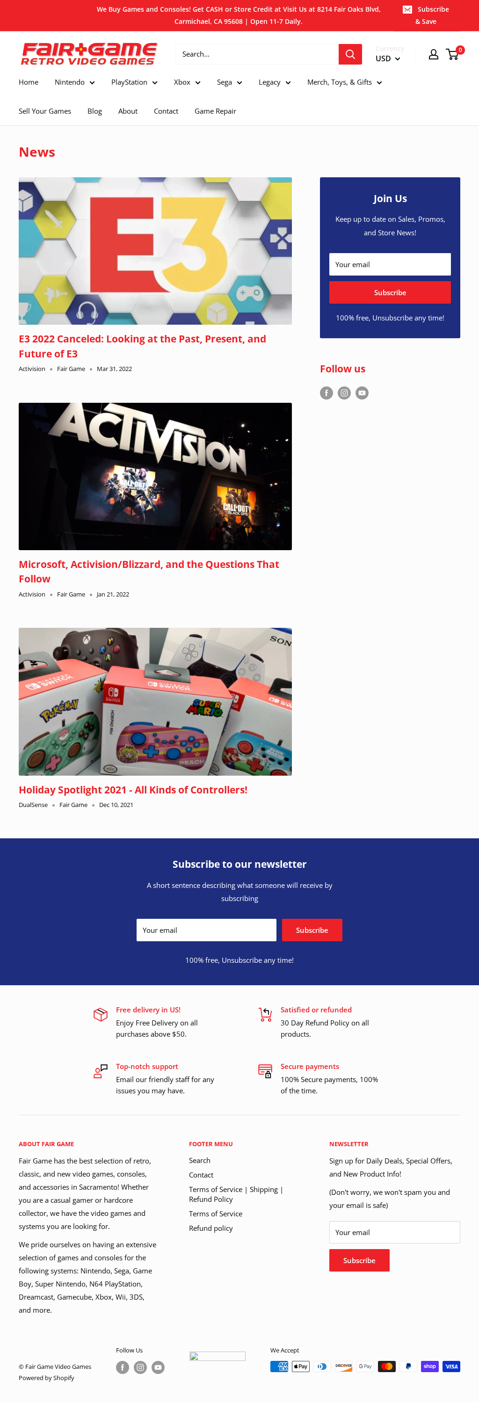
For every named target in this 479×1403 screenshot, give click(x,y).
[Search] (350, 54)
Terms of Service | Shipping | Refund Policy (236, 1194)
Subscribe (390, 292)
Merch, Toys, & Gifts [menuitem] (339, 82)
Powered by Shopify (46, 1378)
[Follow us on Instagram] (344, 392)
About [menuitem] (128, 111)
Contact (201, 1174)
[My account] (433, 54)
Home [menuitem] (28, 82)
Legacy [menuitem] (270, 82)
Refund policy (211, 1228)
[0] (452, 54)
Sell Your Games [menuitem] (45, 111)
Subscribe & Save (432, 15)
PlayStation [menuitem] (129, 82)
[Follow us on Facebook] (326, 392)
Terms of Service (215, 1213)
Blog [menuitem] (94, 111)
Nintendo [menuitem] (70, 82)
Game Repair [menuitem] (215, 111)
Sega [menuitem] (224, 82)
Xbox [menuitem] (182, 82)
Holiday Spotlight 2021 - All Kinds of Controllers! (133, 789)
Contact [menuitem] (166, 111)
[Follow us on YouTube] (362, 392)
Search (199, 1160)
